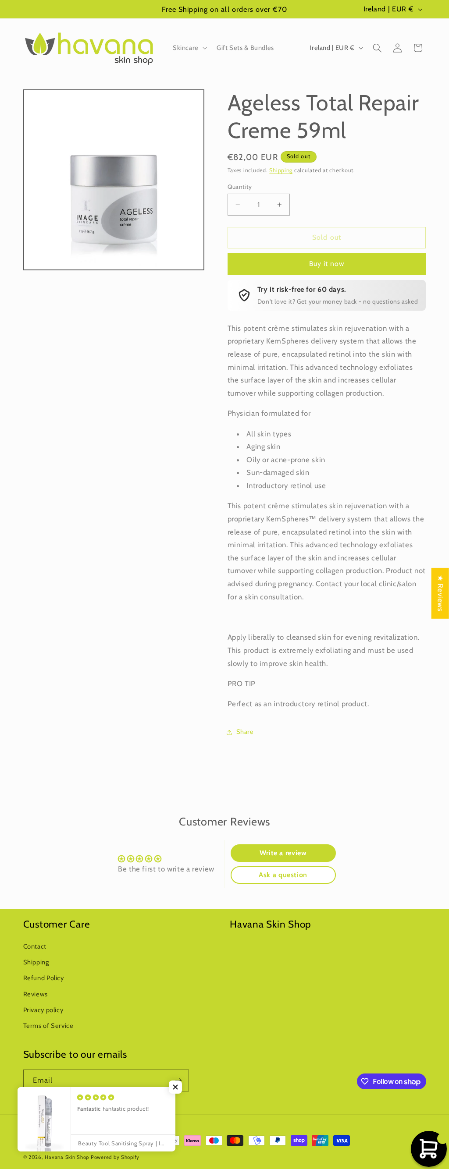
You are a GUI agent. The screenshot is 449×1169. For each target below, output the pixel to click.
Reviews (35, 994)
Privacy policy (43, 1010)
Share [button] (245, 732)
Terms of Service (48, 1026)
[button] (189, 47)
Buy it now (327, 263)
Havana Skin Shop (67, 1157)
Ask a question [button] (283, 875)
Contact (34, 946)
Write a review (283, 853)
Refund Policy (43, 978)
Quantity (240, 186)
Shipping (280, 170)
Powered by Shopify (115, 1157)
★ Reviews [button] (440, 593)
